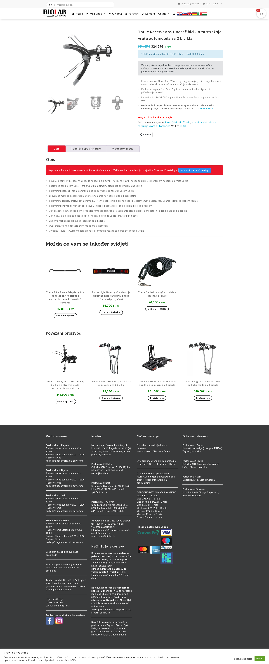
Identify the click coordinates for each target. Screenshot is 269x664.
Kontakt (150, 13)
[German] (194, 13)
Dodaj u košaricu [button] (65, 315)
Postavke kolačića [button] (242, 658)
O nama (117, 13)
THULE (183, 126)
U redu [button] (259, 658)
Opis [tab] (56, 148)
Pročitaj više (157, 398)
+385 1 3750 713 (213, 3)
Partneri (133, 13)
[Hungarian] (204, 13)
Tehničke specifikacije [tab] (86, 148)
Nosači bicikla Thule (177, 122)
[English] (189, 13)
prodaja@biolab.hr (191, 3)
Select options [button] (65, 401)
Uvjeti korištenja (55, 599)
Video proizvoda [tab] (123, 148)
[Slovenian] (184, 13)
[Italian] (199, 13)
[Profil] (174, 13)
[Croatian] (179, 13)
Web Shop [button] (96, 13)
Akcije (79, 13)
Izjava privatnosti (55, 602)
